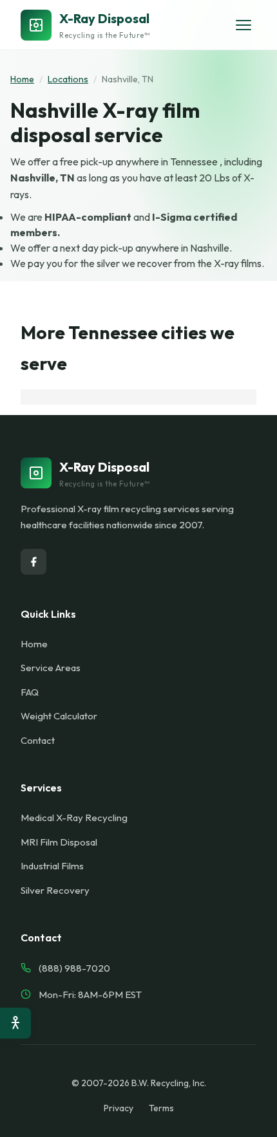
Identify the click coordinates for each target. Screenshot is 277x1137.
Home (22, 79)
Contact (38, 740)
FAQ (30, 692)
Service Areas (51, 667)
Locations (68, 79)
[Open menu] (243, 25)
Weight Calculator (59, 716)
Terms (161, 1108)
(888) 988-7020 (74, 968)
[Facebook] (33, 562)
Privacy (118, 1108)
